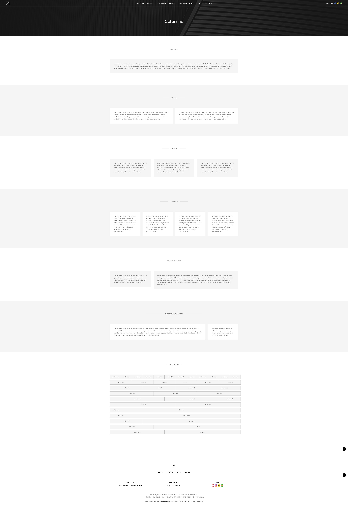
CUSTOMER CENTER (186, 3)
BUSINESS (150, 3)
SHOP (199, 3)
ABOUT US (140, 3)
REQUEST (172, 3)
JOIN (332, 3)
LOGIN (328, 3)
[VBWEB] (8, 3)
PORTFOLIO (162, 3)
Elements (208, 3)
